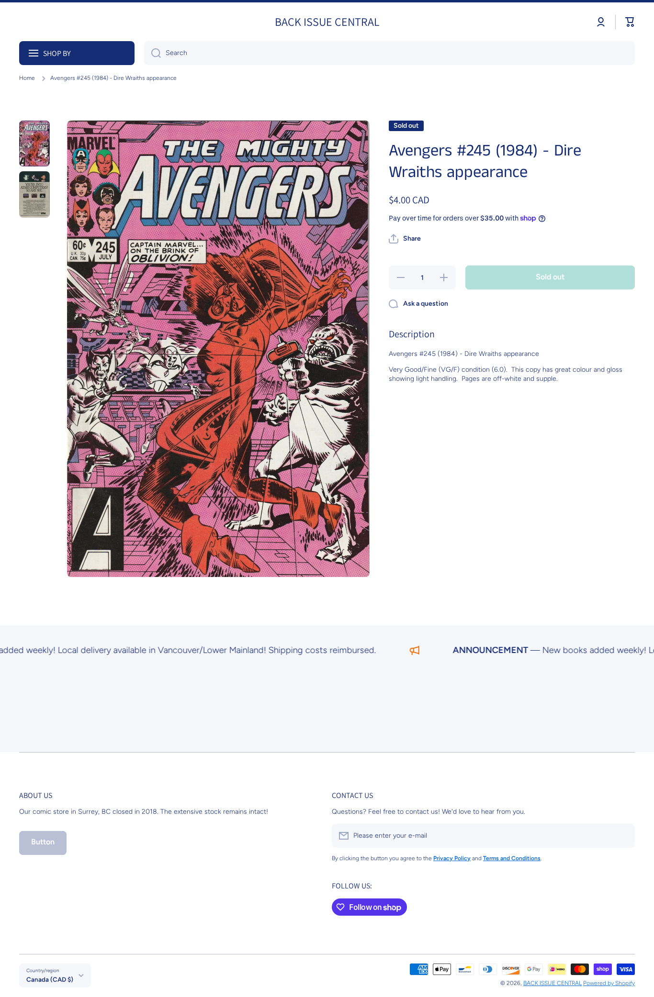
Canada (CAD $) (49, 979)
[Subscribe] (623, 836)
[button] (630, 22)
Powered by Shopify (609, 983)
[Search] (152, 53)
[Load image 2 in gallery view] (34, 194)
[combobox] (389, 53)
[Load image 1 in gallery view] (34, 144)
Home (27, 78)
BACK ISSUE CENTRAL (552, 983)
